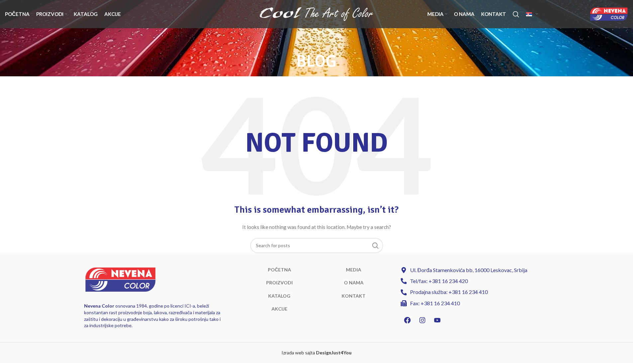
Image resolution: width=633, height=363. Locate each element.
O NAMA (354, 282)
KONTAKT (354, 296)
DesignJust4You (334, 352)
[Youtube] (437, 320)
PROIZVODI (279, 282)
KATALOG (279, 296)
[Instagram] (422, 320)
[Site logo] (316, 13)
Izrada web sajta (298, 352)
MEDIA (353, 269)
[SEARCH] (375, 245)
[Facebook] (407, 320)
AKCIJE (279, 309)
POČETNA (279, 269)
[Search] (516, 14)
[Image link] (120, 279)
